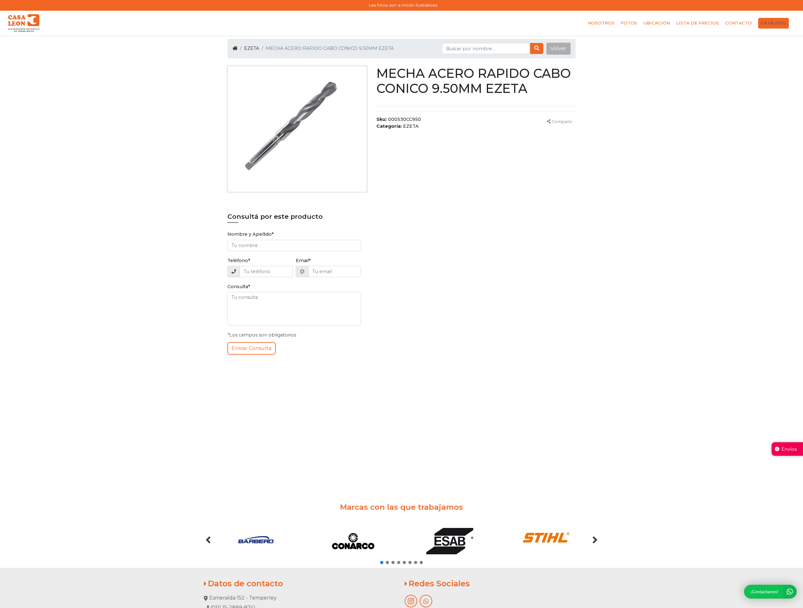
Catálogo (773, 22)
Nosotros (601, 22)
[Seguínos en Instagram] (411, 601)
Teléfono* (238, 260)
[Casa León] (24, 23)
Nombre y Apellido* (250, 234)
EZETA (251, 48)
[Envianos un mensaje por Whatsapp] (426, 601)
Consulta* (238, 286)
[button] (558, 49)
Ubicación (656, 22)
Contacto (738, 22)
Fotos (629, 22)
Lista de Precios (697, 22)
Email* (303, 260)
